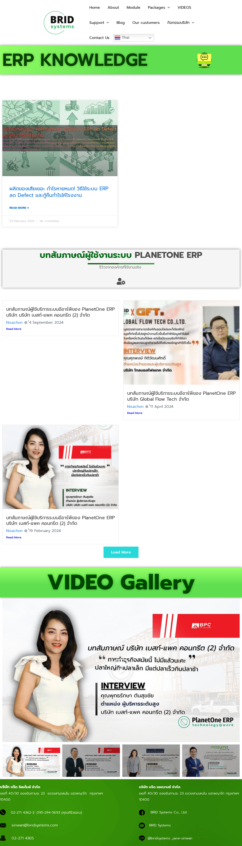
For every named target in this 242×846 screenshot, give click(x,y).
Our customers (146, 23)
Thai (124, 37)
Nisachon (14, 322)
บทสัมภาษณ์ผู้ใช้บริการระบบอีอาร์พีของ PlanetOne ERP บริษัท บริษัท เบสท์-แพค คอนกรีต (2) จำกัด (60, 312)
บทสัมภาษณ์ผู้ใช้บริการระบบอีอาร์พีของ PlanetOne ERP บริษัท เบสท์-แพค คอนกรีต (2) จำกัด (60, 520)
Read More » (19, 208)
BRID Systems (160, 825)
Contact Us (99, 38)
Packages (156, 7)
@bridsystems (159, 838)
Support (96, 23)
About (113, 7)
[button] (167, 7)
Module (133, 7)
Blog (121, 23)
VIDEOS (184, 7)
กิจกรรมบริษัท (178, 23)
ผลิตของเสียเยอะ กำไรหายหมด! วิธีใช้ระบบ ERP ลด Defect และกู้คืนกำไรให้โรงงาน (58, 192)
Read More (13, 329)
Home (94, 7)
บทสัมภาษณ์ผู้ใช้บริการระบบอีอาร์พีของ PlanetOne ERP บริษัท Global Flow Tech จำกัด (181, 396)
